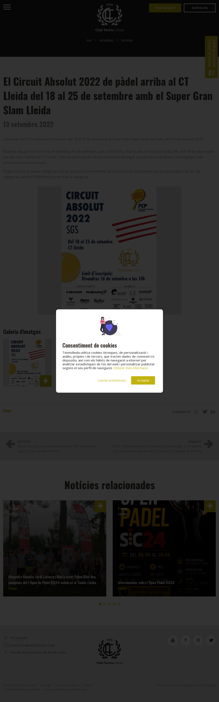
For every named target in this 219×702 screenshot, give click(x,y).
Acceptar (143, 380)
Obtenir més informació (130, 368)
